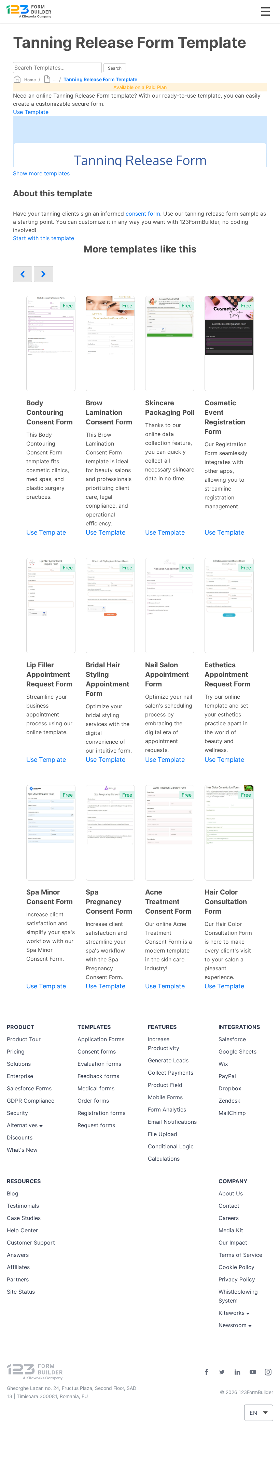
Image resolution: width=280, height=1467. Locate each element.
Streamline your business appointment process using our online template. (49, 714)
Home (30, 79)
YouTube (253, 1372)
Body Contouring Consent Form (49, 412)
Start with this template (43, 238)
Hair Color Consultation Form (226, 901)
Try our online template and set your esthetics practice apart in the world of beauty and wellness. (226, 723)
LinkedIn (237, 1372)
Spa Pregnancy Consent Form (109, 901)
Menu (265, 11)
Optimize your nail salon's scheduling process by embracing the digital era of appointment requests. (168, 723)
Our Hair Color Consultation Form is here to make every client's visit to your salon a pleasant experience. (228, 950)
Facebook (206, 1372)
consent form (143, 213)
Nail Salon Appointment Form (167, 674)
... (54, 79)
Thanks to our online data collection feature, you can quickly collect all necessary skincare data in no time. (169, 452)
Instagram (268, 1372)
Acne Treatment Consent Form (168, 901)
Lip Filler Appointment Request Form (49, 674)
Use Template (30, 111)
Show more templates (41, 173)
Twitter (222, 1372)
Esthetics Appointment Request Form (228, 674)
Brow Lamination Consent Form (109, 412)
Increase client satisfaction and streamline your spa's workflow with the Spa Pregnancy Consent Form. (106, 950)
